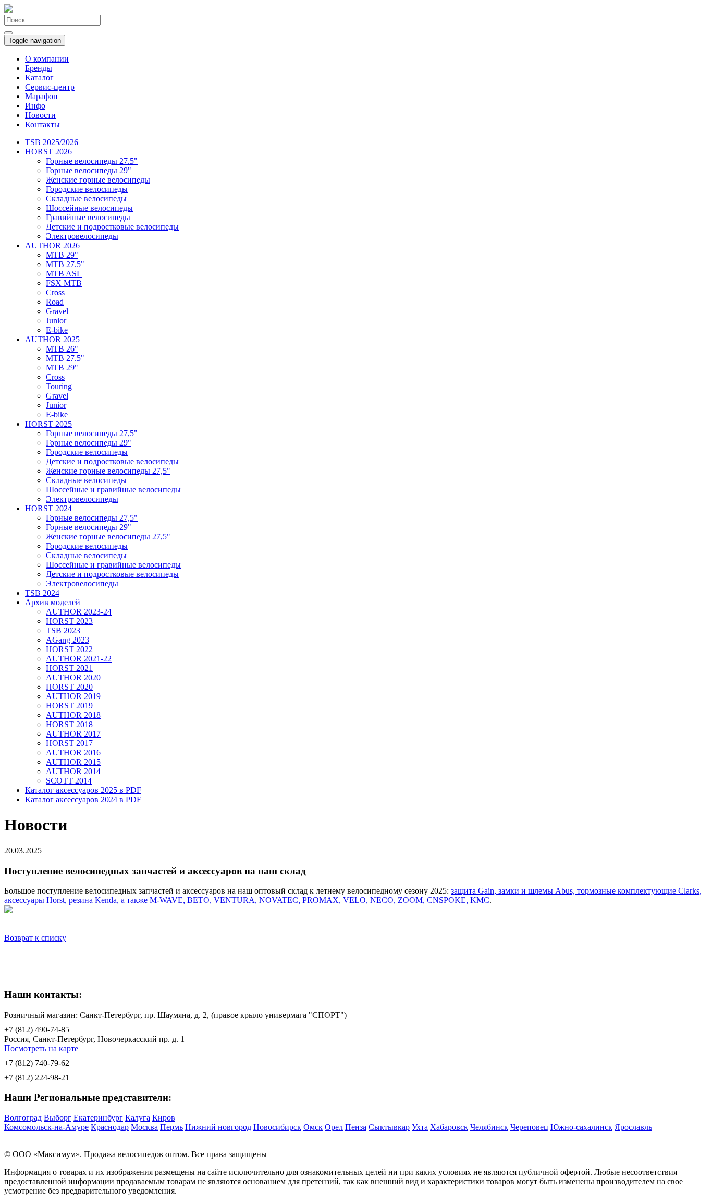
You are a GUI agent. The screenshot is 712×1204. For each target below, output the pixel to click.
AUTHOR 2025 (52, 339)
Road (55, 301)
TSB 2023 (63, 630)
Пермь (171, 1127)
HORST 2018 (69, 724)
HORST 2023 (69, 621)
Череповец (529, 1127)
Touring (59, 386)
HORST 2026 (48, 151)
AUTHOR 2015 (73, 761)
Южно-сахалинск (581, 1127)
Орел (334, 1127)
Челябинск (489, 1127)
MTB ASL (64, 273)
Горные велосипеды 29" (88, 170)
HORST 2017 (69, 743)
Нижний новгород (218, 1127)
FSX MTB (64, 283)
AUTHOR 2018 (73, 715)
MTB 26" (62, 348)
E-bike (57, 330)
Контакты (42, 124)
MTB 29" (62, 254)
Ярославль (633, 1127)
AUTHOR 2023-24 (79, 611)
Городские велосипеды (87, 189)
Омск (313, 1127)
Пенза (355, 1127)
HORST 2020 (69, 686)
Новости (40, 115)
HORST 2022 (69, 649)
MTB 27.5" (65, 264)
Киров (163, 1117)
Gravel (57, 311)
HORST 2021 (69, 668)
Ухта (420, 1127)
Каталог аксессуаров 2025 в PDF (83, 790)
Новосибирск (277, 1127)
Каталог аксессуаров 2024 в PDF (83, 799)
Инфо (35, 105)
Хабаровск (449, 1127)
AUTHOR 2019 (73, 696)
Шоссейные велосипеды (89, 207)
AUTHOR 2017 (73, 733)
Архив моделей (52, 602)
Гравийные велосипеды (88, 217)
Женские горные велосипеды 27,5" (108, 470)
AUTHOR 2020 (73, 677)
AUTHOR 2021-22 (79, 658)
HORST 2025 (48, 423)
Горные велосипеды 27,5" (92, 433)
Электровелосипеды (82, 236)
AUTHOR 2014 (73, 771)
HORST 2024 (48, 508)
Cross (55, 292)
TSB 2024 (42, 592)
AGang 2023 (67, 639)
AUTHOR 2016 (73, 752)
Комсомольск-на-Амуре (46, 1127)
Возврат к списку (35, 937)
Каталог (39, 77)
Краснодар (110, 1127)
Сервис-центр (50, 86)
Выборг (57, 1117)
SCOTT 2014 (69, 780)
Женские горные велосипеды (98, 179)
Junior (56, 320)
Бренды (38, 68)
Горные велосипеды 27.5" (92, 160)
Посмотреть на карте (41, 1048)
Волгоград (23, 1117)
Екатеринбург (98, 1117)
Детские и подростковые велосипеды (112, 226)
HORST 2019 (69, 705)
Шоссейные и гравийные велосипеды (113, 489)
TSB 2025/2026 (51, 142)
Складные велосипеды (86, 198)
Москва (144, 1127)
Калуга (137, 1117)
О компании (47, 58)
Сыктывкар (389, 1127)
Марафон (41, 96)
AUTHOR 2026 (52, 245)
